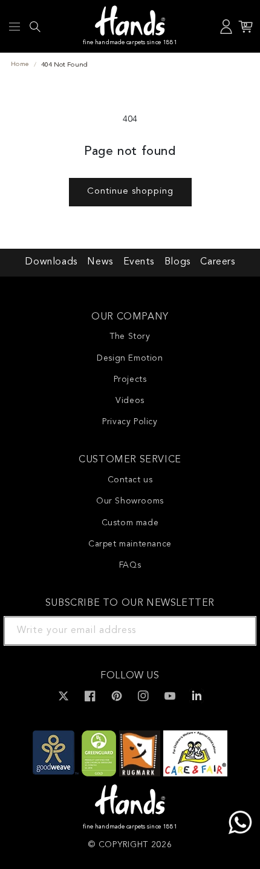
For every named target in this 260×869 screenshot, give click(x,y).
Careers (217, 262)
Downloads (51, 262)
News (99, 262)
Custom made (130, 523)
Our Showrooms (130, 501)
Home (20, 64)
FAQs (130, 565)
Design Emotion (130, 358)
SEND (233, 630)
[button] (14, 26)
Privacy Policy (129, 422)
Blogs (177, 262)
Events (139, 262)
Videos (130, 400)
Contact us (130, 480)
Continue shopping (130, 191)
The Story (129, 336)
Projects (130, 379)
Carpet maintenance (130, 544)
